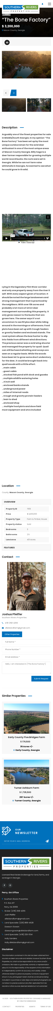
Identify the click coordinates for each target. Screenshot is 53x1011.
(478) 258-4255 (18, 911)
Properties (19, 1006)
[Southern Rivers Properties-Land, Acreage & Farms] (20, 8)
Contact (6, 1006)
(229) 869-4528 (26, 922)
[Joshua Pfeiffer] (26, 586)
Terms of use (45, 1006)
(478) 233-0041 (26, 934)
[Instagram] (10, 885)
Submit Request (41, 678)
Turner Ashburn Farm (26, 787)
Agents (32, 1006)
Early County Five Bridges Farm (26, 737)
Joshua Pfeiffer (12, 614)
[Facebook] (4, 885)
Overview (9, 502)
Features (9, 547)
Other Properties (12, 634)
